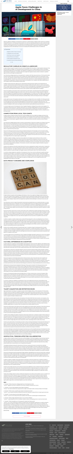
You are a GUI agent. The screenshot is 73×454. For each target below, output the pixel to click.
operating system (52, 440)
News (67, 438)
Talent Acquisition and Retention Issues (13, 58)
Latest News (56, 453)
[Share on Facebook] (12, 38)
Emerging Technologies (53, 428)
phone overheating (53, 442)
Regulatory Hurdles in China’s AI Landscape (14, 51)
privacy (59, 442)
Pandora (58, 440)
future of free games (62, 432)
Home (52, 453)
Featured (60, 428)
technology (57, 445)
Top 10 (59, 447)
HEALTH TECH (40, 1)
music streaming (61, 438)
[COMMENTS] (41, 38)
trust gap (67, 447)
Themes (62, 445)
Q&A (12, 62)
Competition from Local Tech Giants (13, 53)
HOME (16, 1)
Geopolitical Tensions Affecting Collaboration (14, 60)
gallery (57, 434)
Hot (50, 436)
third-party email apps (53, 447)
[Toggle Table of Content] (21, 49)
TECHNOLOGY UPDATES (54, 1)
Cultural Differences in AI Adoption (13, 56)
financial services (57, 430)
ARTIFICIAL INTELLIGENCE (32, 1)
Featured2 (65, 428)
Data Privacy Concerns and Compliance (13, 55)
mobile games (60, 436)
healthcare (61, 434)
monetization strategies (53, 438)
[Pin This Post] (26, 38)
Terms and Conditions (67, 453)
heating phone (67, 434)
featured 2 (51, 430)
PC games (62, 440)
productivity (64, 442)
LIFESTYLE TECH (46, 1)
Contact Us (48, 453)
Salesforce (69, 442)
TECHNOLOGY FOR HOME (22, 1)
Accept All (25, 451)
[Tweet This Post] (19, 38)
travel (63, 447)
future (56, 432)
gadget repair (52, 434)
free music (51, 432)
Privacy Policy (61, 453)
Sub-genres (51, 445)
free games (64, 430)
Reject (15, 451)
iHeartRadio (55, 436)
